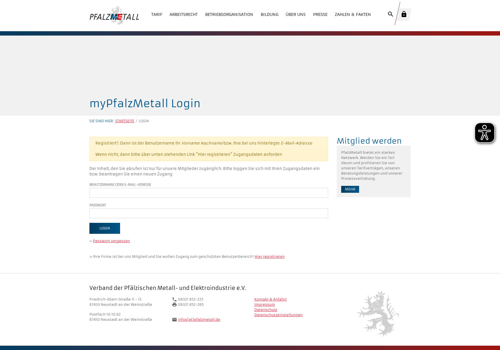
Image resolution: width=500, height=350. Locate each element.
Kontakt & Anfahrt (270, 299)
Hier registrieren (270, 256)
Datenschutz (265, 310)
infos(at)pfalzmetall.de (199, 319)
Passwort (97, 205)
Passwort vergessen (111, 241)
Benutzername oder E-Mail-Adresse (120, 185)
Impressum (264, 304)
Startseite (124, 121)
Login (105, 228)
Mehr (350, 189)
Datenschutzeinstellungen (278, 315)
